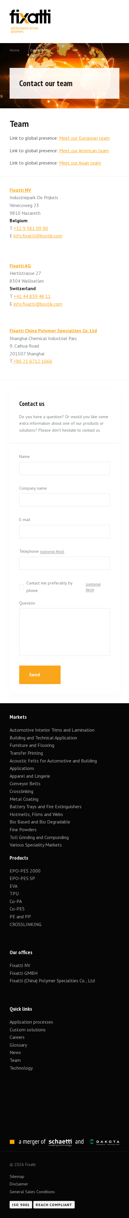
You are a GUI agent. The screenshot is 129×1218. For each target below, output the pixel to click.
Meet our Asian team (80, 163)
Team (15, 1060)
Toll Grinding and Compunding (39, 837)
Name (24, 456)
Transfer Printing (26, 753)
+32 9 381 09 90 (31, 228)
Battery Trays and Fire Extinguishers (46, 806)
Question (27, 603)
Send (35, 674)
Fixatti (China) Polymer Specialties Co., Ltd (52, 980)
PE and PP (20, 916)
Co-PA (16, 901)
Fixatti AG (20, 266)
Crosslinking (21, 791)
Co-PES (17, 909)
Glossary (18, 1045)
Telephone (41, 551)
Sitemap (17, 1176)
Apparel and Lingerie (30, 776)
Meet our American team (84, 150)
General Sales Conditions (32, 1191)
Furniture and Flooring (32, 745)
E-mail (24, 519)
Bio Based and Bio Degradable (40, 822)
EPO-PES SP (22, 878)
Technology (21, 1068)
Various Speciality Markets (36, 845)
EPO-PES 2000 (25, 871)
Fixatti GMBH (24, 973)
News (15, 1052)
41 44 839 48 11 (33, 296)
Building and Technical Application (43, 738)
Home (15, 50)
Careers (17, 1037)
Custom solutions (28, 1030)
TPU (15, 893)
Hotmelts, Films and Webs (36, 814)
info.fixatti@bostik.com (38, 236)
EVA (13, 886)
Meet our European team (84, 138)
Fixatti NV (20, 190)
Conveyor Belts (25, 783)
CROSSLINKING (25, 924)
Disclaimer (19, 1184)
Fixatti (30, 13)
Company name (33, 488)
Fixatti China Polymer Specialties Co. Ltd (53, 331)
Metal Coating (24, 799)
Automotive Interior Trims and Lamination (52, 730)
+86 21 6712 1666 (32, 361)
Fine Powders (23, 829)
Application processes (31, 1022)
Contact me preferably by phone (63, 586)
